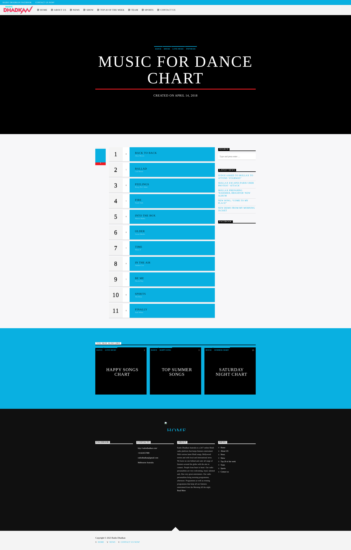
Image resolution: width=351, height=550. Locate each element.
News (76, 10)
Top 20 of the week (112, 10)
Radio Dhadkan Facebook (17, 2)
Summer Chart (221, 350)
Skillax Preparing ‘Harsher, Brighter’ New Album (234, 193)
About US (60, 10)
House (167, 49)
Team (134, 10)
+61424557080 (143, 453)
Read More (181, 491)
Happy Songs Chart (122, 371)
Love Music (178, 49)
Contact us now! (45, 2)
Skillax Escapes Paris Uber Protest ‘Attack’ (236, 184)
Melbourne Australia (146, 463)
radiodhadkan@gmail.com (148, 458)
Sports (149, 10)
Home (43, 10)
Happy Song (165, 350)
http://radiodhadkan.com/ (147, 448)
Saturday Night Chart (231, 371)
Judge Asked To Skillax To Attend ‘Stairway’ (235, 176)
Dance (158, 49)
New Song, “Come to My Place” (233, 201)
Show (90, 10)
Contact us (168, 10)
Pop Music (191, 49)
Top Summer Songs (177, 371)
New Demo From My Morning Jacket (236, 209)
